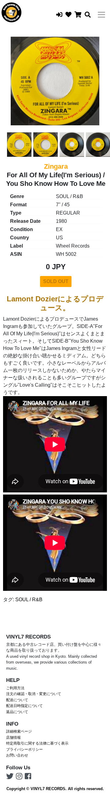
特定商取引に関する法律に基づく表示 (37, 743)
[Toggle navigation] (101, 14)
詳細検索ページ (19, 731)
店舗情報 (13, 737)
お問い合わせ (17, 755)
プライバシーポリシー (24, 749)
